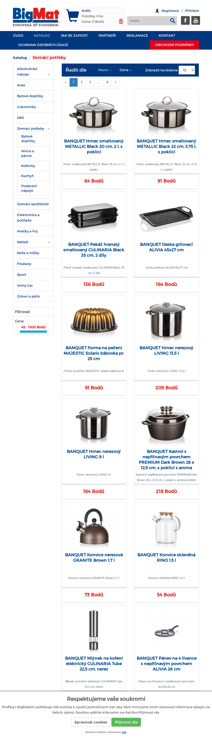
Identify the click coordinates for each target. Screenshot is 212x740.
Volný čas (25, 285)
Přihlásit (192, 11)
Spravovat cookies (90, 722)
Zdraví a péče (28, 296)
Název (103, 70)
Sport (21, 274)
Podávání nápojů (29, 188)
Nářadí (22, 242)
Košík (86, 11)
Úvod (18, 35)
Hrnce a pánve (27, 153)
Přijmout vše (126, 722)
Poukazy (24, 264)
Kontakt (167, 35)
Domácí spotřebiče (33, 204)
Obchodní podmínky (174, 45)
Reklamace (137, 35)
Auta (21, 85)
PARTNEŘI (107, 35)
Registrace (170, 11)
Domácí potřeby (30, 128)
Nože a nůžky (28, 253)
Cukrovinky (26, 107)
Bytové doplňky (30, 96)
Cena (124, 70)
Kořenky (28, 166)
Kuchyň (27, 176)
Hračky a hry (27, 231)
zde (124, 732)
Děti (20, 118)
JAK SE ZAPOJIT (74, 35)
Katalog (42, 35)
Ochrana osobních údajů (43, 45)
